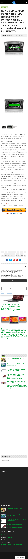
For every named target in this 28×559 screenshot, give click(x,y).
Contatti (3, 535)
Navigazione (12, 253)
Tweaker (17, 255)
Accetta (14, 280)
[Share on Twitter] (10, 260)
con (12, 252)
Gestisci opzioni (14, 288)
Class (9, 252)
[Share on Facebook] (7, 260)
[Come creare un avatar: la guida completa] (3, 360)
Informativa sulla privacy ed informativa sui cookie (16, 292)
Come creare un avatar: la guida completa (15, 359)
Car (6, 252)
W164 (22, 255)
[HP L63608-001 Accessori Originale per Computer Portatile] (3, 371)
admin (4, 35)
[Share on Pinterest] (17, 260)
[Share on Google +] (14, 260)
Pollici (21, 253)
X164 (25, 255)
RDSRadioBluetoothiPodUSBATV (8, 255)
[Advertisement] (14, 72)
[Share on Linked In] (20, 260)
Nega (14, 284)
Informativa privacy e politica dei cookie (11, 544)
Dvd (18, 252)
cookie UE (3, 547)
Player (17, 253)
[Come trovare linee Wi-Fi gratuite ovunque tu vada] (3, 365)
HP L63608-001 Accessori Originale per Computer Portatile (16, 370)
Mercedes (6, 253)
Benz (3, 252)
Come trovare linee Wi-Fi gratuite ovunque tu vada (15, 364)
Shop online (4, 7)
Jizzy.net (10, 537)
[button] (26, 266)
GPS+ (25, 252)
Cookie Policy (3, 292)
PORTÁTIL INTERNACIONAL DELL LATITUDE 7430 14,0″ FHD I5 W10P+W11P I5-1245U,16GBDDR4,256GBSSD (15, 376)
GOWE (21, 252)
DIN (15, 252)
